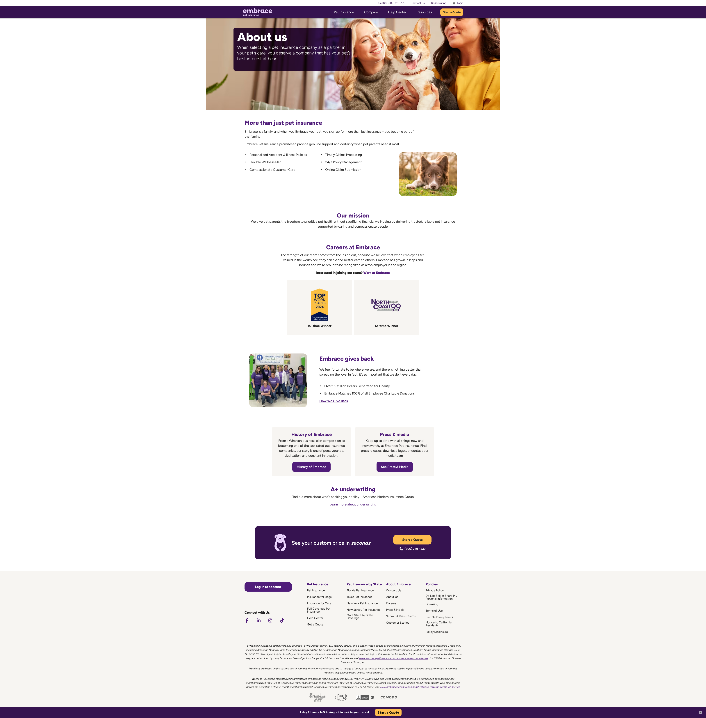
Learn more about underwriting (353, 504)
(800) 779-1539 (414, 549)
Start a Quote (452, 12)
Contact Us (418, 3)
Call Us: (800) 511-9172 (391, 3)
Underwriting (438, 3)
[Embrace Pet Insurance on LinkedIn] (258, 620)
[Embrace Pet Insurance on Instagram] (270, 620)
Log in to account (268, 587)
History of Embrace (311, 467)
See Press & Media (394, 467)
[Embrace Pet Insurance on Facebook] (247, 620)
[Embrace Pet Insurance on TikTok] (282, 620)
